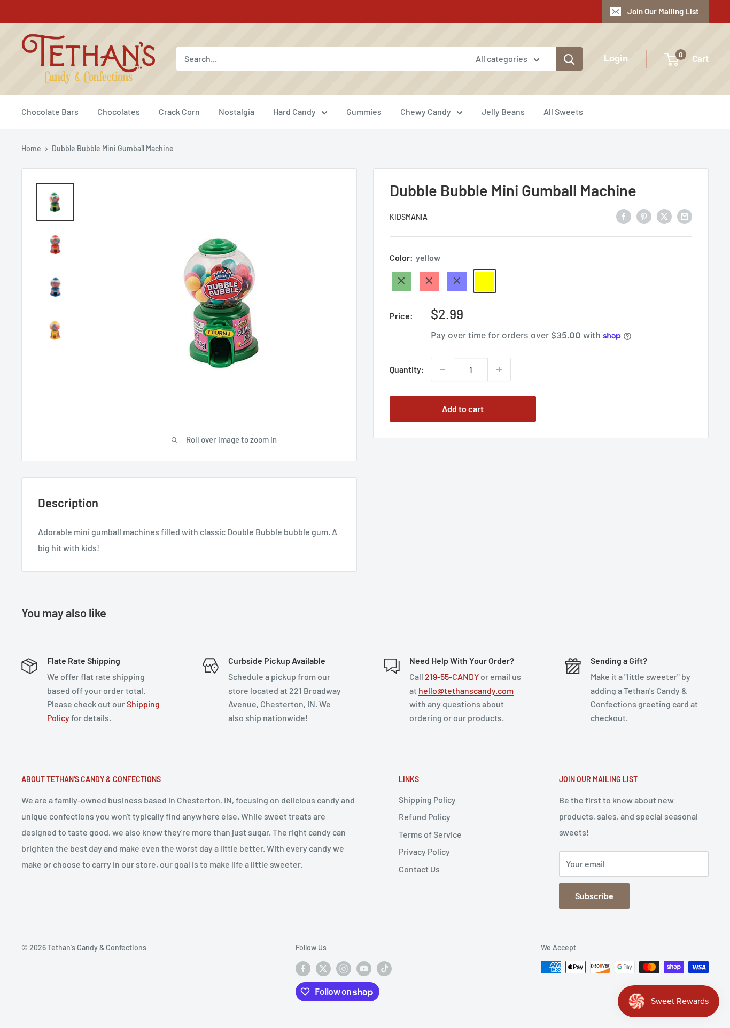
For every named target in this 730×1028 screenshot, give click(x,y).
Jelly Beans (503, 111)
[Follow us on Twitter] (323, 968)
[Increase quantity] (499, 369)
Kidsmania (409, 216)
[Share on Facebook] (623, 215)
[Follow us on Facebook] (303, 968)
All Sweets (563, 111)
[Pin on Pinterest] (643, 215)
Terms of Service (430, 834)
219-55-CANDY (452, 676)
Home (31, 148)
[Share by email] (684, 215)
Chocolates (118, 111)
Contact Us (419, 869)
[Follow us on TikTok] (384, 968)
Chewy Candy (425, 111)
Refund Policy (425, 816)
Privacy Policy (424, 851)
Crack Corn (179, 111)
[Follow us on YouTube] (363, 968)
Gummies (364, 111)
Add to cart (463, 409)
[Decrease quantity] (442, 369)
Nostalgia (236, 111)
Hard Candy (294, 111)
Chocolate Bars (50, 111)
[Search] (569, 59)
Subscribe (594, 896)
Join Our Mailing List (663, 11)
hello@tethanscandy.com (466, 690)
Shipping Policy (427, 799)
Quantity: (407, 369)
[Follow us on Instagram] (343, 968)
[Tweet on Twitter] (664, 215)
